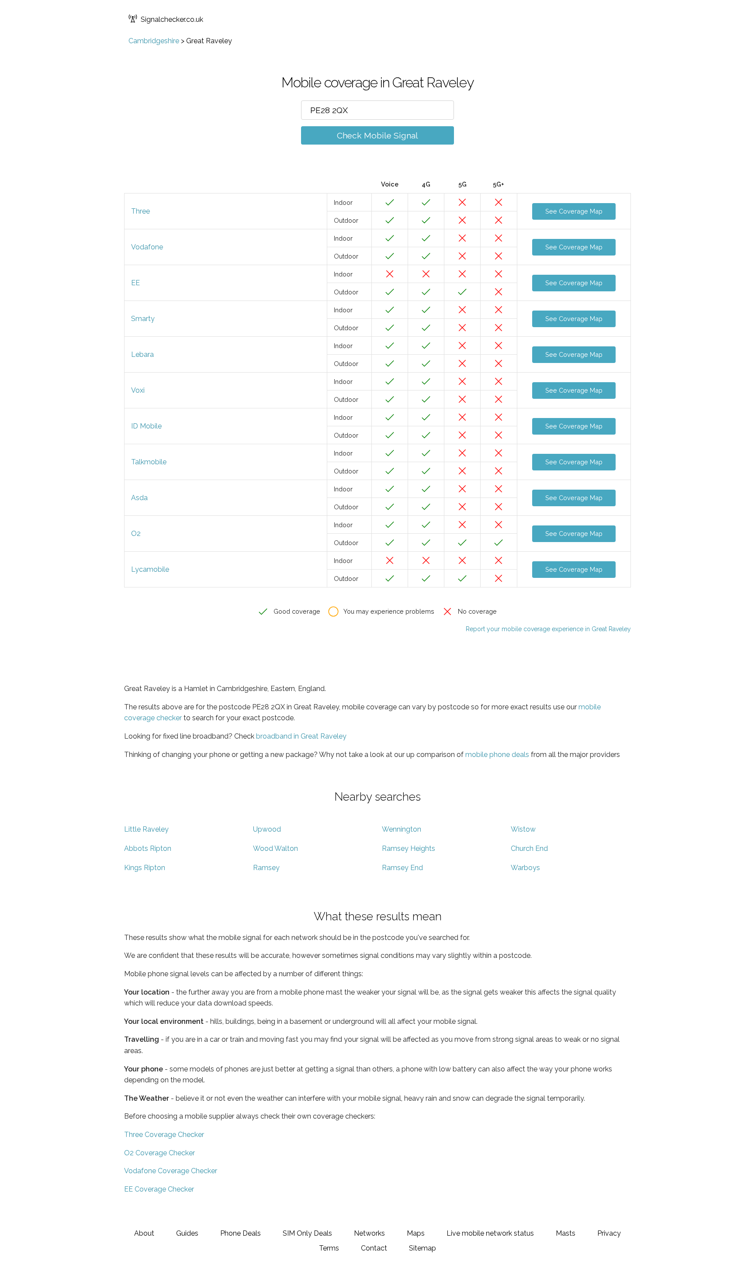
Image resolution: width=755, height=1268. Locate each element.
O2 (136, 533)
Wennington (401, 829)
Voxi (138, 390)
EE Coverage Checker (159, 1189)
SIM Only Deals (307, 1233)
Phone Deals (240, 1233)
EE (135, 283)
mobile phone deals (497, 754)
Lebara (142, 354)
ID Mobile (146, 426)
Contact (374, 1248)
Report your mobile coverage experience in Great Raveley (548, 628)
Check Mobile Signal (377, 135)
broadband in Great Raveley (301, 736)
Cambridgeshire (153, 41)
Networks (369, 1233)
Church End (529, 848)
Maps (416, 1233)
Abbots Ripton (147, 848)
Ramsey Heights (408, 848)
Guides (187, 1233)
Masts (565, 1233)
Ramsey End (402, 868)
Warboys (525, 868)
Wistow (523, 829)
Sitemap (422, 1248)
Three (140, 211)
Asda (139, 498)
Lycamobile (150, 569)
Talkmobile (148, 462)
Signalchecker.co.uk (172, 19)
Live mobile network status (490, 1233)
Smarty (143, 318)
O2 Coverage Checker (159, 1153)
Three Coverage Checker (164, 1134)
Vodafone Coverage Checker (170, 1171)
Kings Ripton (144, 868)
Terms (329, 1248)
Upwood (267, 829)
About (144, 1233)
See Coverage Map (574, 211)
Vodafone (147, 247)
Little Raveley (146, 829)
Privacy (609, 1233)
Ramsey (266, 868)
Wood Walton (275, 848)
